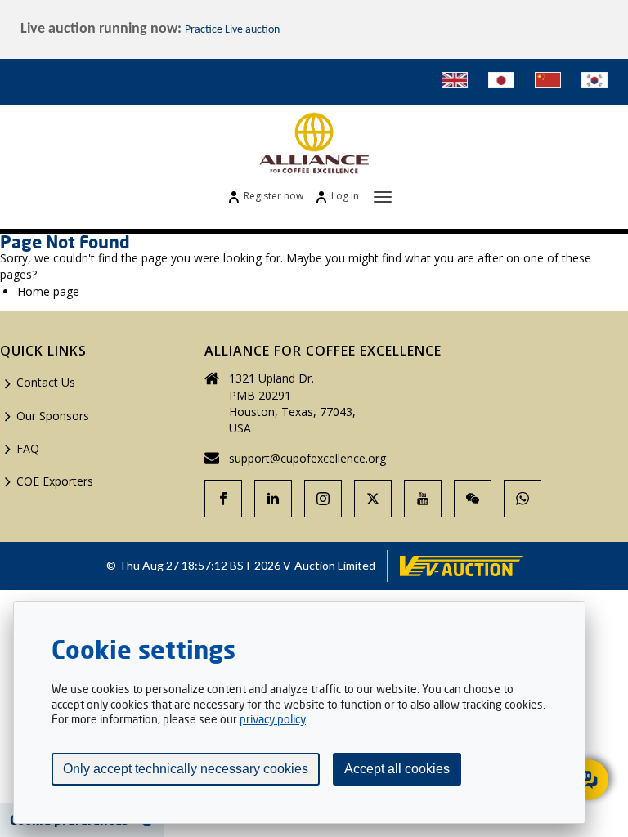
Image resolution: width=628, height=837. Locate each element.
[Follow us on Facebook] (223, 498)
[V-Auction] (461, 566)
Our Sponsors (52, 415)
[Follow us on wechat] (472, 498)
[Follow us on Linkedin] (273, 498)
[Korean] (594, 80)
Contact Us (45, 382)
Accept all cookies (397, 769)
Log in (345, 196)
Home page (48, 291)
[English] (455, 80)
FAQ (27, 448)
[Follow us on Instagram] (323, 498)
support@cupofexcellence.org (307, 458)
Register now (273, 196)
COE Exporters (54, 481)
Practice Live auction (232, 30)
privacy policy (273, 719)
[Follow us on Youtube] (423, 498)
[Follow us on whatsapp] (522, 498)
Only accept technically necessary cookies (185, 769)
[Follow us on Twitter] (373, 498)
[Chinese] (548, 80)
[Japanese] (501, 80)
